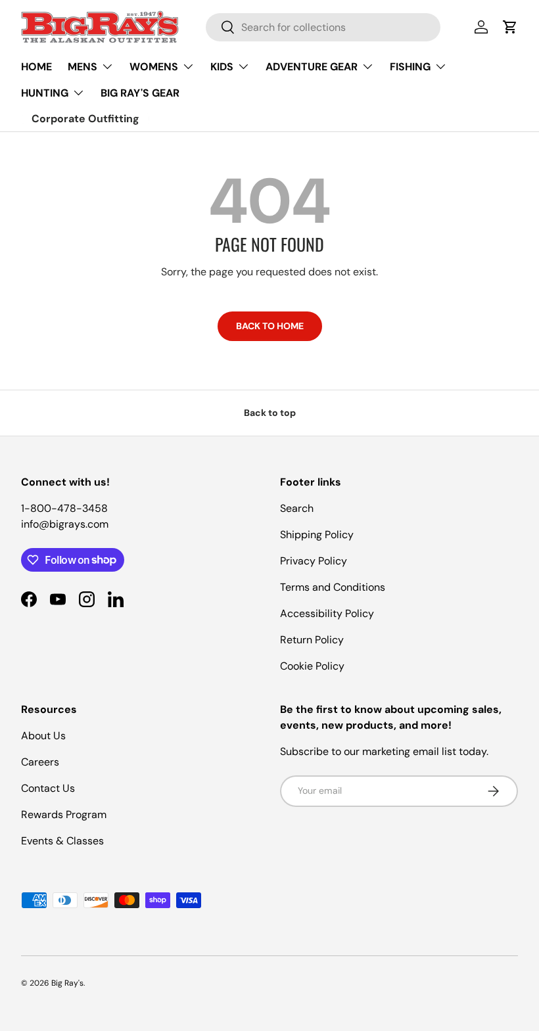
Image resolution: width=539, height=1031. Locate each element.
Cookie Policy (312, 666)
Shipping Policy (317, 534)
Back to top (270, 413)
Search (297, 508)
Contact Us (48, 788)
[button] (510, 26)
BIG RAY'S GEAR (140, 93)
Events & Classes (62, 841)
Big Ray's (67, 983)
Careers (40, 762)
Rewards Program (63, 814)
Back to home (270, 326)
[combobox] (323, 27)
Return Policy (312, 640)
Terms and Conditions (332, 587)
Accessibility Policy (327, 613)
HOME (36, 67)
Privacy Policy (313, 561)
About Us (43, 736)
